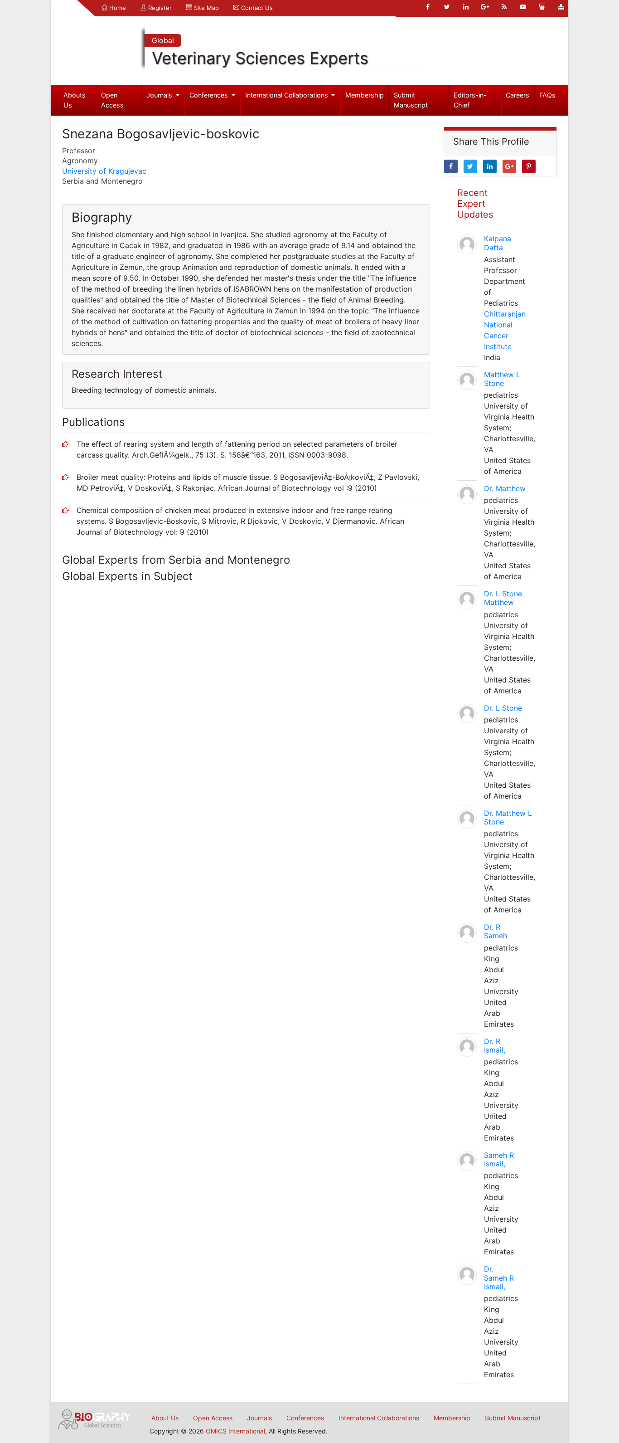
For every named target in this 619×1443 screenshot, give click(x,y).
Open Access (112, 100)
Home (116, 7)
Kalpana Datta (497, 243)
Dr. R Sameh (495, 931)
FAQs (547, 95)
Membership (364, 95)
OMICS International (235, 1431)
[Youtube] (523, 7)
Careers (517, 95)
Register (159, 7)
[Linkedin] (466, 7)
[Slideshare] (542, 7)
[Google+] (485, 7)
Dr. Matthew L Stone (508, 817)
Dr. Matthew (505, 488)
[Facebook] (428, 7)
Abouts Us (74, 100)
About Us (165, 1418)
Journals (160, 95)
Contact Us (256, 7)
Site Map (205, 7)
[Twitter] (447, 7)
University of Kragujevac (104, 171)
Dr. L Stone (503, 707)
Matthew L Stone (502, 379)
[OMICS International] (94, 1418)
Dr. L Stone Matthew (503, 598)
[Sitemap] (561, 7)
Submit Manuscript (411, 100)
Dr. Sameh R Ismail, (499, 1277)
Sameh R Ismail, (499, 1159)
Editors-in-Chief (470, 100)
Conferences (209, 95)
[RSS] (504, 7)
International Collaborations (287, 95)
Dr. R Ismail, (494, 1045)
